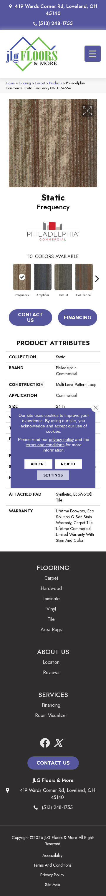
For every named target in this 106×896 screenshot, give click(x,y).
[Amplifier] (42, 277)
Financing (77, 317)
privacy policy (61, 439)
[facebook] (45, 743)
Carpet (40, 83)
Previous (8, 275)
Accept (38, 464)
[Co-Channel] (84, 277)
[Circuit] (63, 277)
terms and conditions (45, 444)
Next (97, 275)
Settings (53, 475)
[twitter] (58, 743)
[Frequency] (22, 277)
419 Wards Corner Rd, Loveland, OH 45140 (56, 10)
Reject (68, 464)
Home (10, 83)
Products (55, 83)
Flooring (25, 83)
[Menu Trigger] (93, 54)
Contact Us (30, 317)
